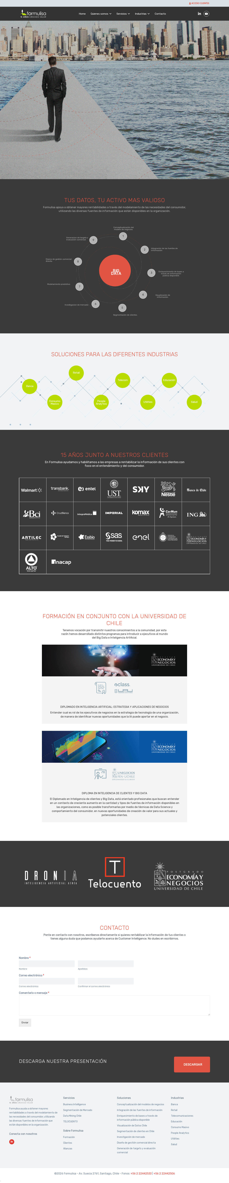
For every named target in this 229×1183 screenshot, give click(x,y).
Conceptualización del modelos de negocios (140, 1104)
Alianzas (67, 1148)
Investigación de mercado (131, 1137)
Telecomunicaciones (182, 1115)
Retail (174, 1110)
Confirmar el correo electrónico (94, 986)
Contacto (160, 13)
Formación (69, 1137)
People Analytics (180, 1133)
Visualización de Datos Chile (132, 1125)
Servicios (122, 13)
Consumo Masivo (180, 1127)
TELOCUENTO (70, 1121)
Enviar (25, 1022)
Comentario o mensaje (34, 992)
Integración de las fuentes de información (139, 1110)
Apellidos (83, 969)
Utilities (175, 1138)
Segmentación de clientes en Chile (135, 1131)
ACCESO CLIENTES (200, 3)
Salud (174, 1144)
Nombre (25, 958)
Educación (176, 1121)
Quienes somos (99, 13)
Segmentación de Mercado (77, 1110)
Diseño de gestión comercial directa (136, 1142)
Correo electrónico (31, 975)
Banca (174, 1104)
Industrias (141, 13)
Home (82, 13)
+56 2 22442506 (164, 1173)
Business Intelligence (74, 1104)
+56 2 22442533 (141, 1173)
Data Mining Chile (72, 1115)
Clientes (67, 1142)
